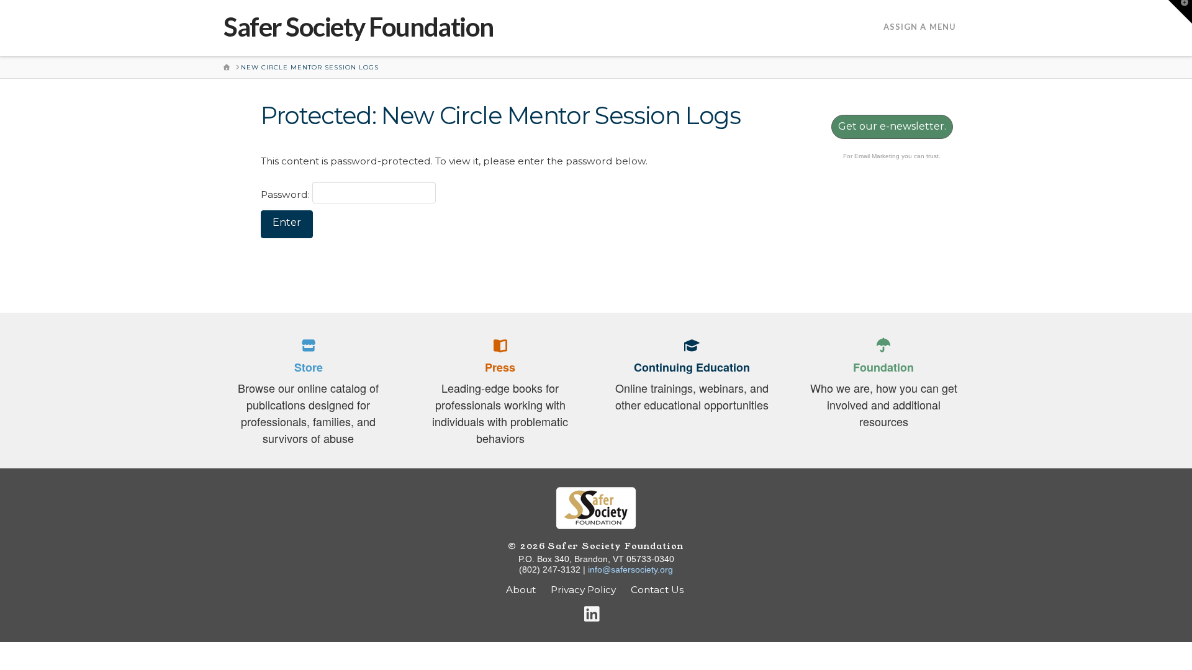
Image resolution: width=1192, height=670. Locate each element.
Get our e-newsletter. (892, 126)
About (521, 590)
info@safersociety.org (630, 569)
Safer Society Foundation (359, 27)
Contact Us (658, 590)
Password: (286, 194)
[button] (1180, 12)
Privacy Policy (583, 590)
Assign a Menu (919, 27)
